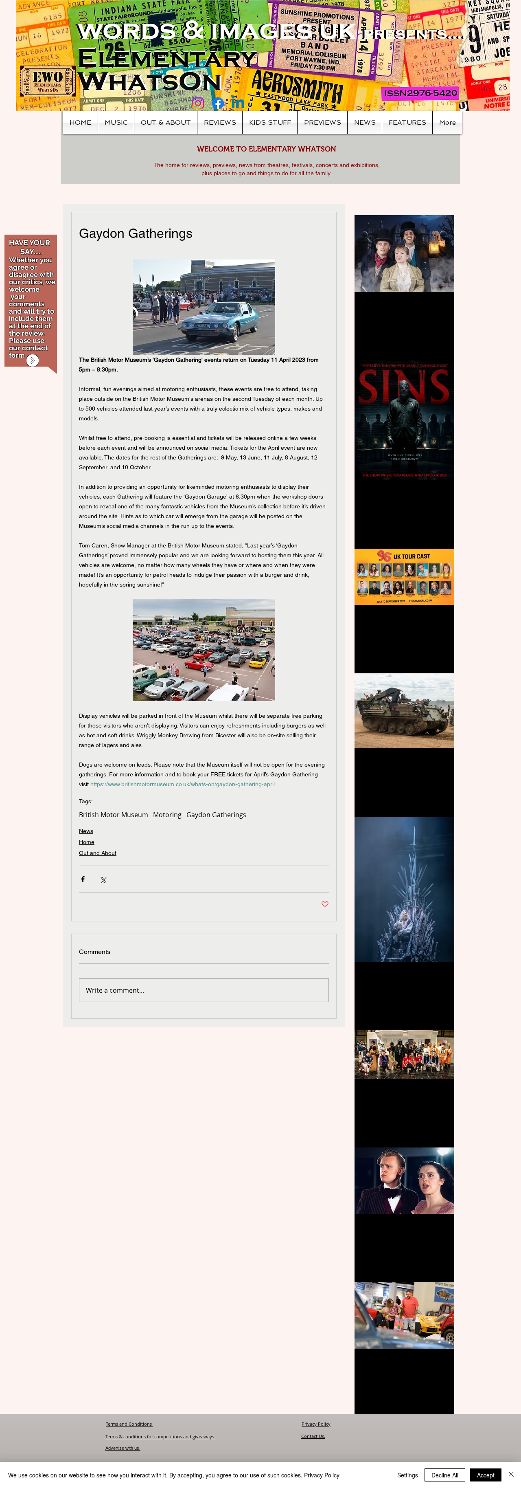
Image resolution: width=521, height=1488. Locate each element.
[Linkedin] (238, 103)
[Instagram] (198, 103)
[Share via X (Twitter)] (103, 879)
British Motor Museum (113, 815)
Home (86, 842)
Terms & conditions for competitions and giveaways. (160, 1436)
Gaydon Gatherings (216, 815)
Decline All (444, 1475)
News (86, 831)
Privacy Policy (316, 1424)
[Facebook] (218, 103)
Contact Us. (313, 1436)
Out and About (97, 853)
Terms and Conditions (129, 1424)
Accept (486, 1475)
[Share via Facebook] (83, 879)
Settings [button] (407, 1475)
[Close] (511, 1474)
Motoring (167, 815)
